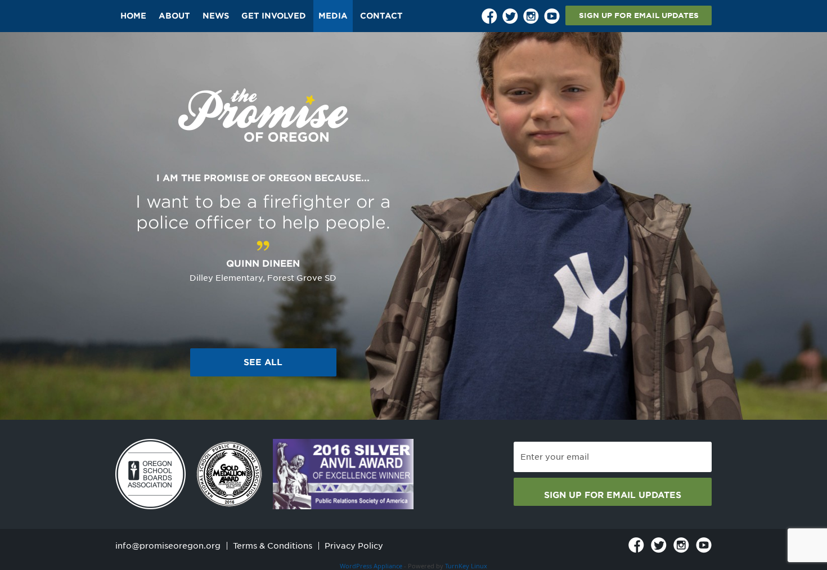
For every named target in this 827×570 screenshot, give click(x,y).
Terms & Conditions (272, 545)
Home (133, 15)
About (174, 15)
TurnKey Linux (466, 566)
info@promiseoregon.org (168, 545)
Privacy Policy (354, 545)
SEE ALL (263, 362)
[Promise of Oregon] (263, 115)
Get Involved (273, 15)
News (216, 15)
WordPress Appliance (371, 566)
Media (333, 15)
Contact (381, 15)
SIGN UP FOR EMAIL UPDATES (639, 15)
